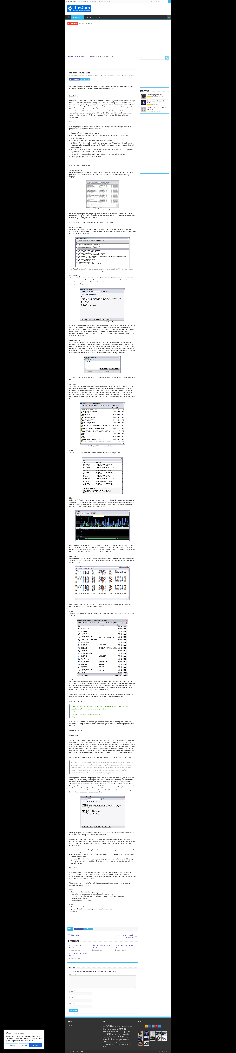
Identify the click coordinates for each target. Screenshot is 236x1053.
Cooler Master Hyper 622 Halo (155, 102)
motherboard (106, 1037)
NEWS (86, 17)
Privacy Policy (93, 1)
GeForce (106, 1031)
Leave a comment (129, 76)
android (114, 1026)
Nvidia (119, 1036)
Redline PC (71, 1026)
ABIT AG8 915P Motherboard (79, 935)
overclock (107, 1039)
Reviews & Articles (81, 56)
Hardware (92, 56)
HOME (68, 17)
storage (111, 1044)
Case (126, 1026)
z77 (128, 1044)
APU (118, 1026)
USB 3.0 (123, 1044)
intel (109, 1034)
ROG (109, 1042)
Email (71, 997)
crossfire (115, 1029)
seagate (129, 1042)
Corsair (109, 1029)
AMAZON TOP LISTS (101, 17)
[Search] (169, 1)
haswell (129, 1031)
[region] (24, 1039)
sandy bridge (117, 1042)
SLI (104, 1044)
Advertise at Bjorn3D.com (105, 1)
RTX (112, 1042)
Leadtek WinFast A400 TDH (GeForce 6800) (126, 936)
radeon (122, 1040)
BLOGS (92, 17)
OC (124, 1037)
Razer (127, 1040)
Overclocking (116, 1040)
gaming (122, 1028)
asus (121, 1026)
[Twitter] (154, 2)
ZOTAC (105, 1046)
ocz (127, 1037)
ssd (107, 1044)
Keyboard (119, 1034)
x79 (126, 1044)
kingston (126, 1034)
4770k (104, 1026)
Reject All (24, 1045)
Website (72, 1003)
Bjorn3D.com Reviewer (77, 76)
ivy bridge (114, 1034)
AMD (109, 1025)
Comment (73, 974)
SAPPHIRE (123, 1042)
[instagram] (158, 2)
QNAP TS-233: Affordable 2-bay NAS (156, 108)
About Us (85, 1)
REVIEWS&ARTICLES (77, 17)
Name (72, 991)
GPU (122, 1031)
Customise (12, 1045)
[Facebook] (152, 2)
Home (71, 56)
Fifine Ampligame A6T (154, 95)
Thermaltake (117, 1044)
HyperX (105, 1034)
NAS (113, 1037)
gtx (125, 1032)
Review (105, 1042)
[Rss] (151, 2)
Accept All (36, 1045)
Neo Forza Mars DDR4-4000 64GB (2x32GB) (94, 23)
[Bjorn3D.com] (79, 8)
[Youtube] (156, 2)
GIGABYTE (115, 1031)
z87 (130, 1044)
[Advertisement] (135, 9)
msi (110, 1037)
